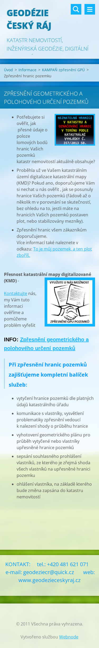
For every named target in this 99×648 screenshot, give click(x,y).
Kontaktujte (15, 293)
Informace (27, 69)
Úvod (8, 69)
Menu (89, 9)
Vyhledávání (76, 9)
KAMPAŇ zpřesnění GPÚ (63, 69)
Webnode (68, 637)
